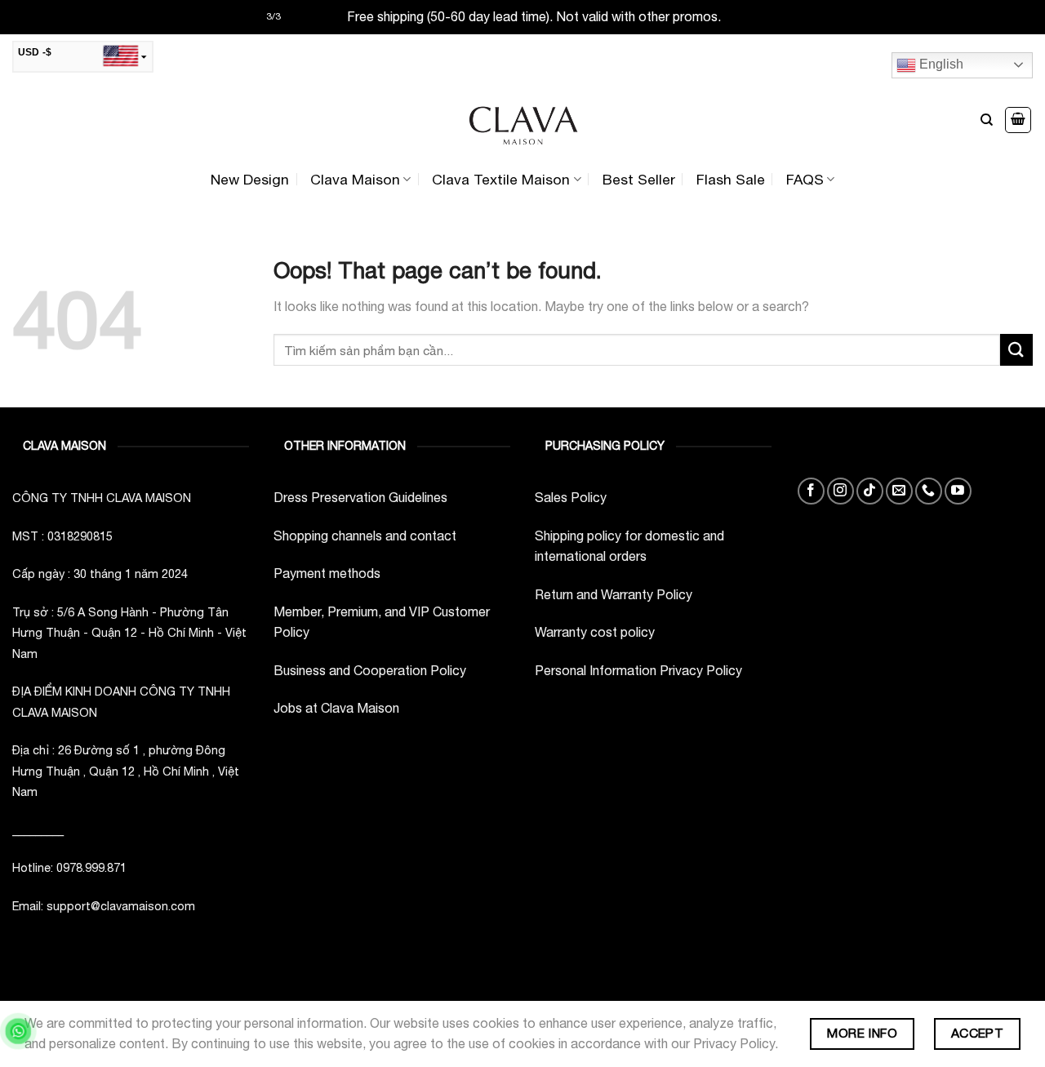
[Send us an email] (899, 491)
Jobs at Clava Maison (336, 707)
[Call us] (928, 491)
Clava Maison (355, 179)
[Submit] (1016, 350)
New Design (250, 179)
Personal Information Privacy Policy (638, 670)
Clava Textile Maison (501, 179)
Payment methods (326, 573)
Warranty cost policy (595, 632)
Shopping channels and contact (364, 535)
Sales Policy (571, 497)
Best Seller (639, 179)
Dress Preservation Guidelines (360, 497)
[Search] (987, 120)
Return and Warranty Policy (613, 594)
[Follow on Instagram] (840, 491)
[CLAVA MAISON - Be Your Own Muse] (522, 120)
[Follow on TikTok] (869, 491)
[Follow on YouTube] (958, 491)
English (939, 64)
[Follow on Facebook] (811, 491)
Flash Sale (730, 179)
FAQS (805, 179)
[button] (1018, 120)
